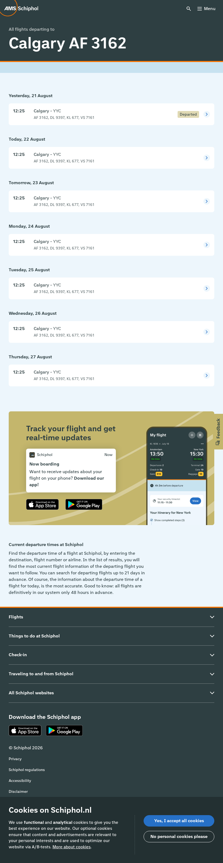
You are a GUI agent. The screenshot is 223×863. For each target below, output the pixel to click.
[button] (218, 431)
